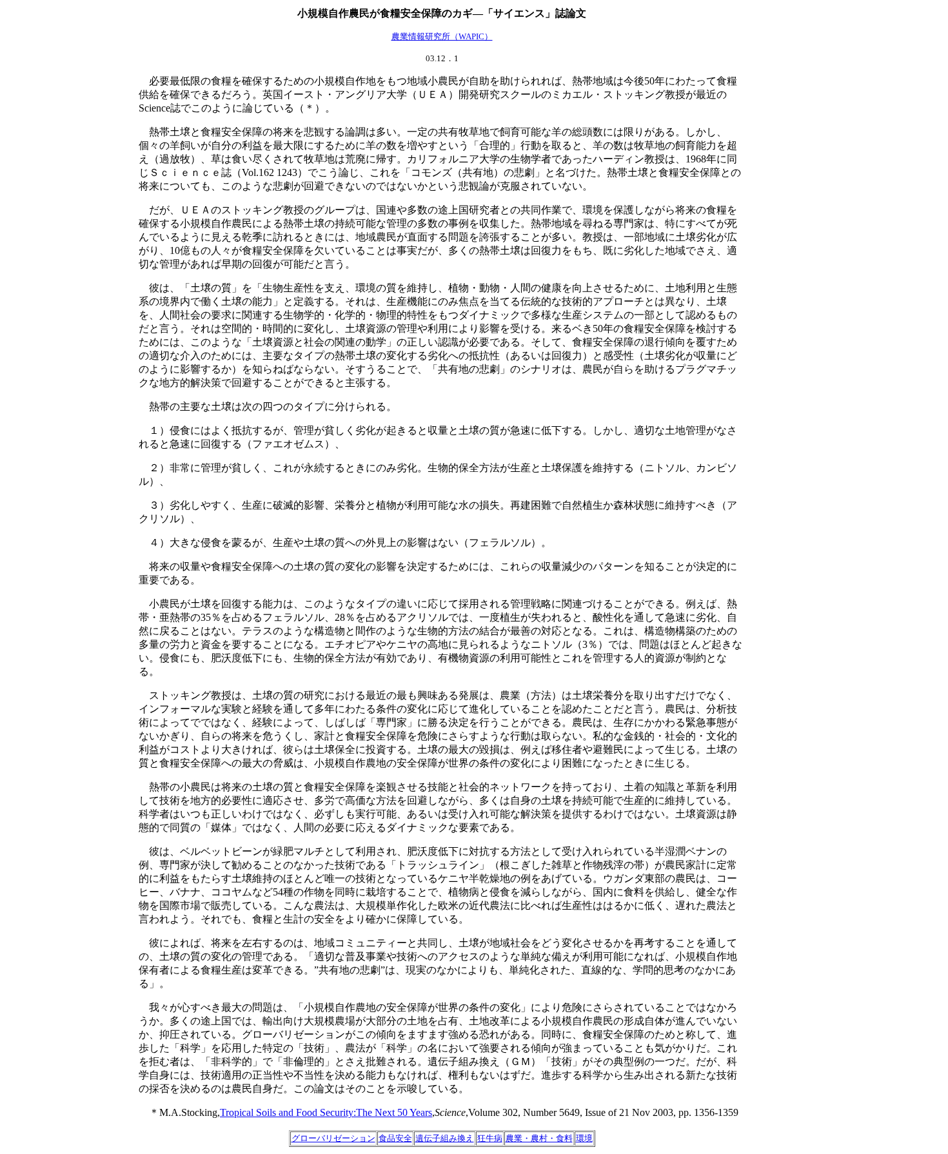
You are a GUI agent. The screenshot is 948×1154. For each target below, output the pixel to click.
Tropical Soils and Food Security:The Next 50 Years (326, 1112)
